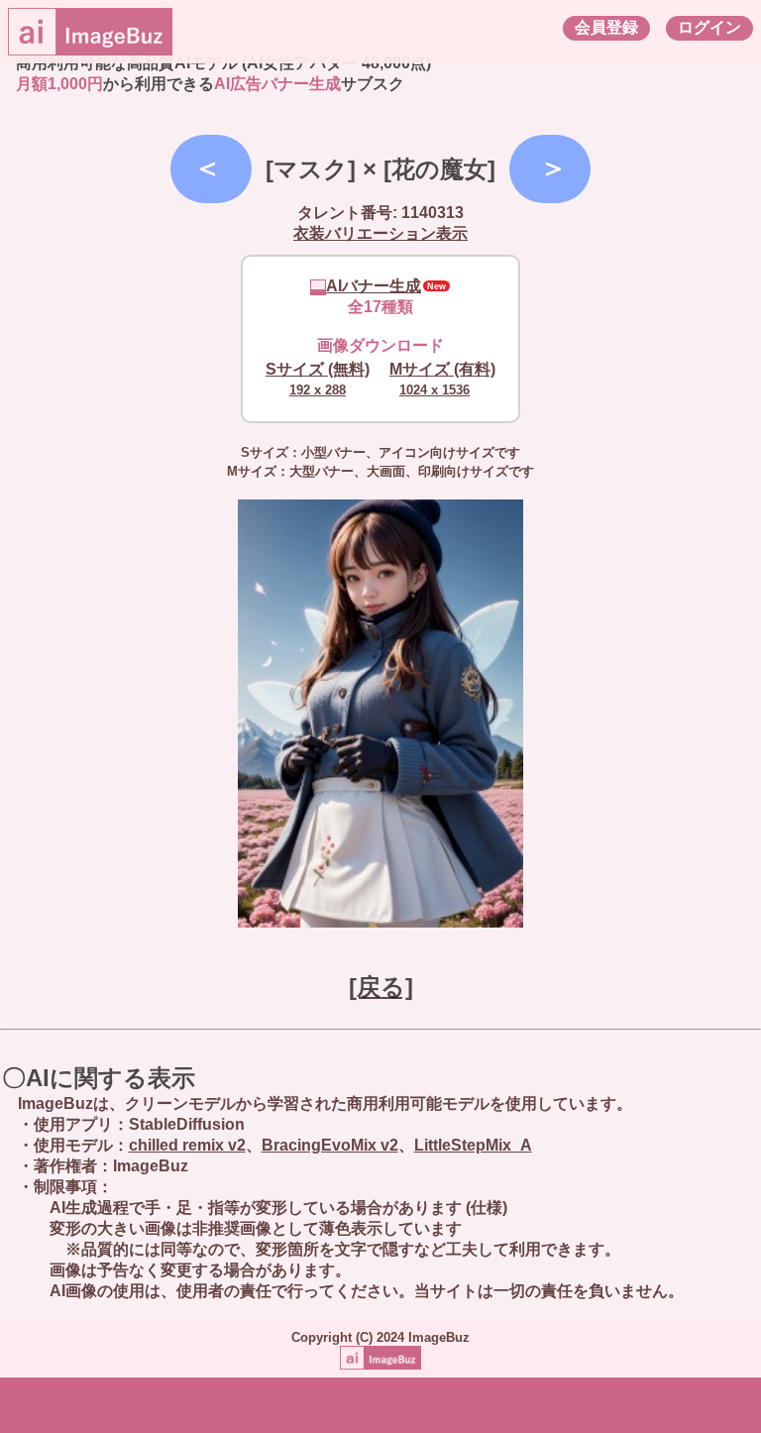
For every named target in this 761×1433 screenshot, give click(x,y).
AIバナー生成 (373, 285)
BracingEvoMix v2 (330, 1145)
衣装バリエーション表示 (380, 233)
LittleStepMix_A (473, 1145)
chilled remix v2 (187, 1145)
